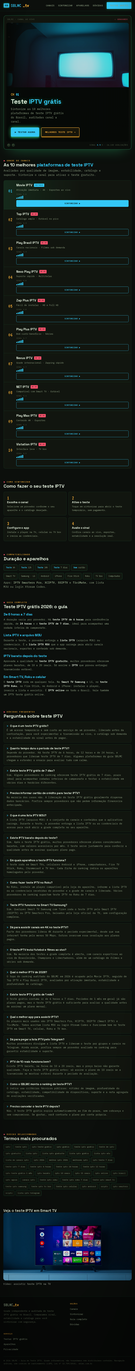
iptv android (89, 1186)
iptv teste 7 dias (102, 1160)
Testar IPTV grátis (15, 1338)
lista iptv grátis (79, 1153)
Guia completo (78, 1319)
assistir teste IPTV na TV (32, 1283)
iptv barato (43, 1173)
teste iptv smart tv (104, 1180)
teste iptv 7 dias (15, 1166)
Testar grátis (119, 5)
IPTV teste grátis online (26, 694)
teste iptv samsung (16, 1186)
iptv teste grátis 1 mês (19, 1173)
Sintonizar (65, 5)
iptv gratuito (13, 1153)
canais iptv (28, 1180)
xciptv (9, 1193)
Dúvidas (98, 5)
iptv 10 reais (62, 1173)
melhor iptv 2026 (58, 1160)
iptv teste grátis (42, 1146)
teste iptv (21, 1146)
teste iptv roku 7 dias (75, 1180)
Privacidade (11, 1349)
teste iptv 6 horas (40, 1166)
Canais (50, 5)
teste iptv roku (48, 1180)
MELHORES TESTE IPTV (60, 132)
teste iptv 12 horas (94, 1166)
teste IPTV (52, 716)
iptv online (101, 1173)
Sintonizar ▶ (72, 203)
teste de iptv (106, 1146)
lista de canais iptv (17, 1160)
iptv (8, 1146)
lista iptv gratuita (53, 1153)
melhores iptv (80, 1160)
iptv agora (11, 1180)
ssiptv (104, 1186)
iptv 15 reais (82, 1173)
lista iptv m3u (102, 1153)
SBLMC (17, 5)
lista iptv (31, 1153)
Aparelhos (82, 5)
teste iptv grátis (84, 1146)
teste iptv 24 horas (67, 1166)
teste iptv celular (66, 1186)
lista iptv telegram (29, 1193)
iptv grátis (63, 1146)
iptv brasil (119, 1173)
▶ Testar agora (25, 132)
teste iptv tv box (41, 1186)
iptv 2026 (39, 1160)
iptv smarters (120, 1186)
